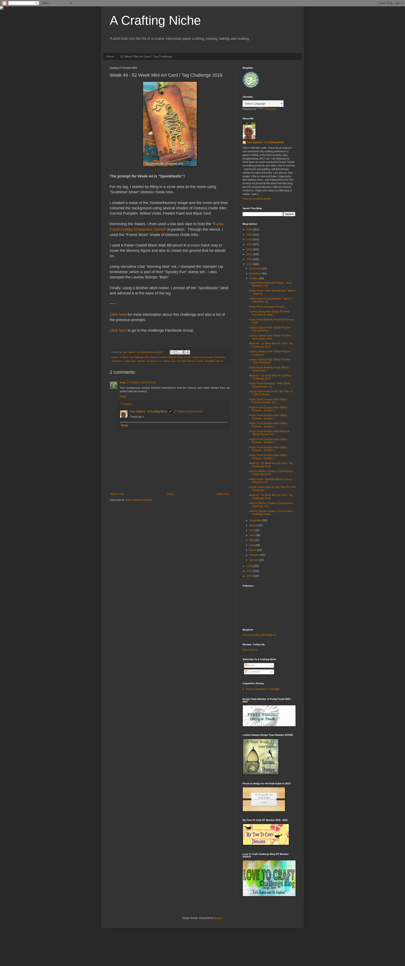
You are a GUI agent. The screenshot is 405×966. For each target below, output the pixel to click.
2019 (249, 264)
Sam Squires (250, 649)
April (252, 545)
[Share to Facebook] (184, 352)
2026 (249, 229)
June (252, 535)
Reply (123, 396)
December (255, 268)
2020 (249, 259)
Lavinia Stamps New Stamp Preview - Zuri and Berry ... (270, 329)
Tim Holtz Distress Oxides (190, 361)
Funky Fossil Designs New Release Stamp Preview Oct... (269, 433)
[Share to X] (180, 352)
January (254, 560)
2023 (249, 244)
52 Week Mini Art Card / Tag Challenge (146, 56)
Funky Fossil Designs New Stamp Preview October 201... (268, 401)
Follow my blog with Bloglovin (260, 635)
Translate (270, 109)
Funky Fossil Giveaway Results (267, 306)
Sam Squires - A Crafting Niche (148, 411)
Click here (118, 314)
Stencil (166, 361)
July (252, 530)
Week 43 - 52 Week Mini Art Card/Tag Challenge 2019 (270, 377)
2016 (249, 576)
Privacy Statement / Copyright (262, 689)
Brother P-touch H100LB (163, 357)
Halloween (116, 361)
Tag (173, 361)
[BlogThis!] (176, 352)
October (254, 278)
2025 (249, 234)
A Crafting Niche (155, 20)
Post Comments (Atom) (138, 500)
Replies (128, 404)
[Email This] (172, 352)
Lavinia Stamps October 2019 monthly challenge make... (271, 513)
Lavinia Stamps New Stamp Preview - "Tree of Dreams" (270, 361)
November (255, 273)
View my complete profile (257, 198)
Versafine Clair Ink (214, 361)
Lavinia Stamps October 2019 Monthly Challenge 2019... (271, 473)
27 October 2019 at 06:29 (140, 382)
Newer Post (117, 494)
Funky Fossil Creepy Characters (208, 357)
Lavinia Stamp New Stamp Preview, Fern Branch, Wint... (269, 313)
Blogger (217, 918)
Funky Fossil (183, 357)
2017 (249, 571)
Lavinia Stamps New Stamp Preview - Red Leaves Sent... (270, 337)
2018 (249, 566)
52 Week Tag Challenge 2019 (134, 357)
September (256, 520)
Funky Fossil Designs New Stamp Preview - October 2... (268, 409)
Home (110, 56)
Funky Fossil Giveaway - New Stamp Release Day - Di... (270, 385)
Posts (250, 665)
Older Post (223, 494)
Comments (254, 671)
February (254, 554)
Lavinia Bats (129, 361)
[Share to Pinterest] (188, 352)
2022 (249, 249)
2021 (249, 254)
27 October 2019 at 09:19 (188, 411)
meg (122, 382)
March (253, 550)
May (252, 540)
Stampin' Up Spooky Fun (149, 361)
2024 (249, 239)
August (253, 525)
